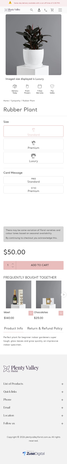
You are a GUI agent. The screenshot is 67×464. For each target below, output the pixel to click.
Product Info (13, 328)
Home (6, 101)
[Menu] (60, 10)
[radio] (33, 131)
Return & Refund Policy (44, 328)
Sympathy (15, 101)
